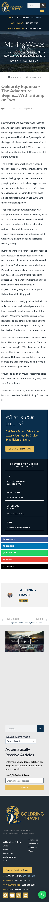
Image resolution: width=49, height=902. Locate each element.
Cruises (6, 846)
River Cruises (8, 853)
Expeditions (7, 849)
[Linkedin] (25, 895)
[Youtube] (12, 895)
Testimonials (33, 843)
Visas (30, 851)
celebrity (9, 109)
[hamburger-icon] (42, 10)
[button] (24, 539)
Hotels (5, 860)
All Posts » (23, 600)
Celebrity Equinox (23, 109)
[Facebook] (5, 895)
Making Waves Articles (12, 842)
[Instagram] (19, 895)
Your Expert (33, 840)
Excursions (32, 847)
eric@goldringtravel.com (18, 527)
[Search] (43, 5)
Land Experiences (9, 857)
